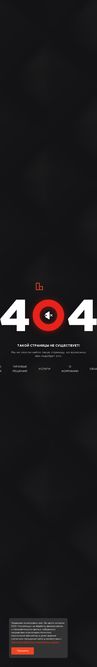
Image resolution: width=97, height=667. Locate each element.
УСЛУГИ (44, 369)
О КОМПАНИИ (70, 368)
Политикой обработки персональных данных (35, 642)
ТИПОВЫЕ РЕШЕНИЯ (20, 368)
